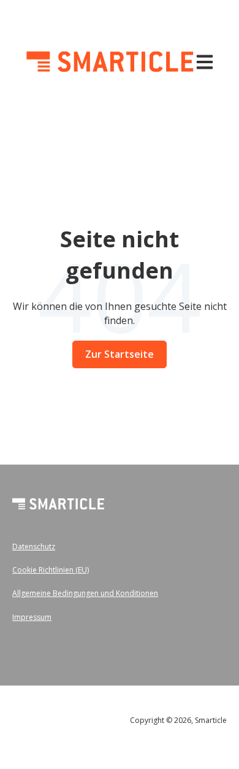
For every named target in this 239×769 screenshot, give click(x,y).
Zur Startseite (119, 354)
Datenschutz (33, 546)
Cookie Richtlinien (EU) (50, 570)
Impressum (31, 617)
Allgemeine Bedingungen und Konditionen (85, 593)
